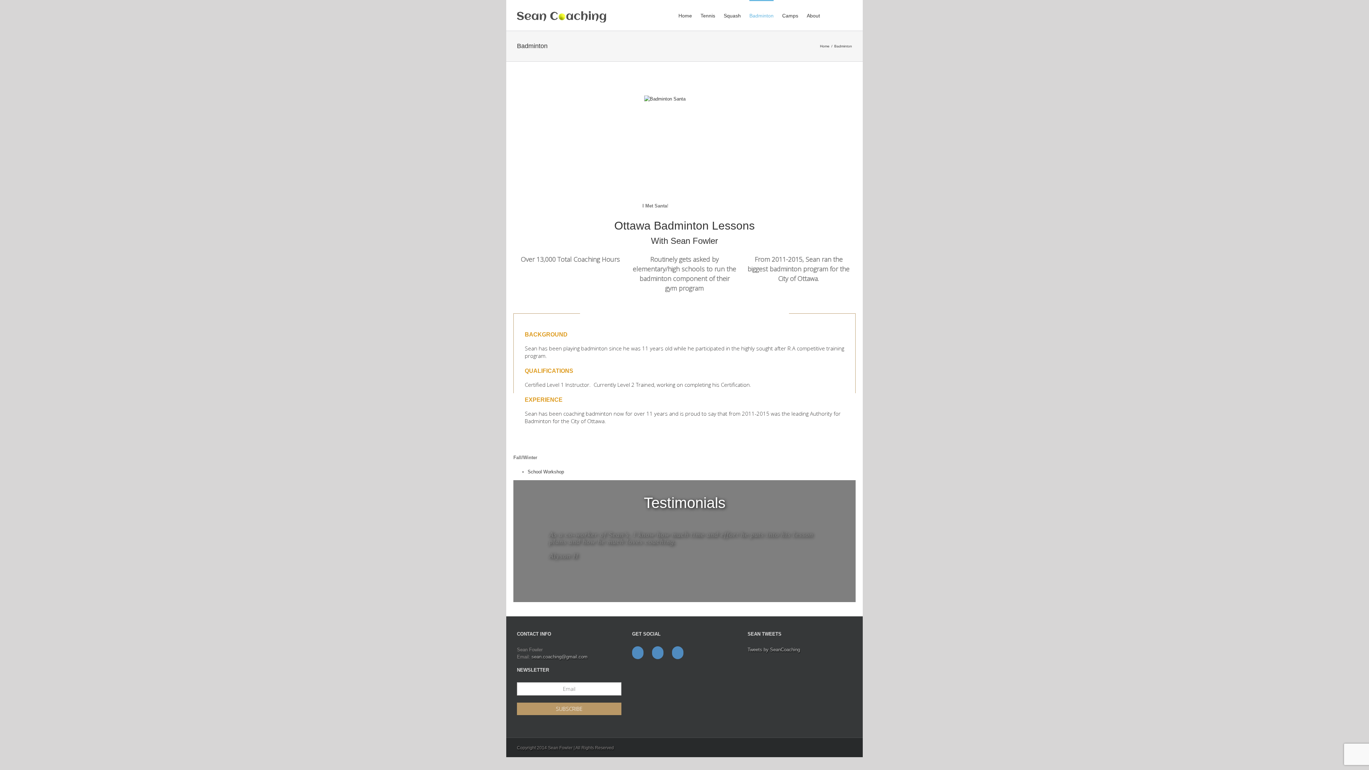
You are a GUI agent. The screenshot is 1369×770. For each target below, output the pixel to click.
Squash (732, 16)
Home (685, 16)
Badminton (761, 16)
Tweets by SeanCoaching (774, 649)
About (813, 16)
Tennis (708, 16)
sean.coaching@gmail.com (560, 656)
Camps (790, 16)
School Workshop (546, 471)
